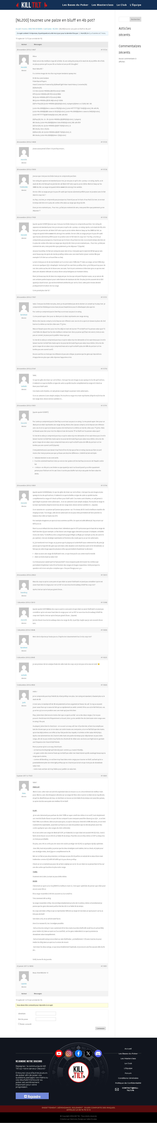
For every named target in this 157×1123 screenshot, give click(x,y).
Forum (128, 1073)
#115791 (104, 406)
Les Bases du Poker (75, 5)
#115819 (104, 575)
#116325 (104, 657)
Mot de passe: (23, 1019)
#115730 (104, 217)
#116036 (104, 630)
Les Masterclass (102, 5)
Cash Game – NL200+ (50, 29)
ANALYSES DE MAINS (35, 29)
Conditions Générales (128, 1078)
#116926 (104, 685)
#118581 (104, 776)
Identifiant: (22, 1014)
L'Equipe (128, 1068)
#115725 (104, 142)
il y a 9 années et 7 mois (97, 33)
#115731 (104, 297)
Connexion (100, 1028)
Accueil (18, 29)
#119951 (104, 966)
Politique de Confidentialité (128, 1083)
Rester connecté (25, 1024)
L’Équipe (135, 5)
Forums (24, 29)
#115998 (104, 602)
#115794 (104, 485)
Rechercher (135, 19)
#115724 (104, 50)
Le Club (122, 5)
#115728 (104, 169)
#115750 (104, 369)
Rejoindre (33, 1096)
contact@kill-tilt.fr (130, 1089)
